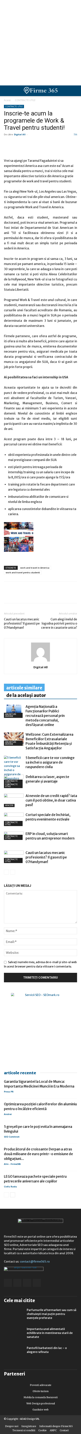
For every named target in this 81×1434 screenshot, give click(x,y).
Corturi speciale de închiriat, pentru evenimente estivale (48, 817)
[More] (53, 595)
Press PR (9, 1091)
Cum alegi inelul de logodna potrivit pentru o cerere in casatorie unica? (59, 623)
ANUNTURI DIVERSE (10, 715)
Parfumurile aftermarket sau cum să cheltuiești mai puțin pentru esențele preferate (51, 1314)
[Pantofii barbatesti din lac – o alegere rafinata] (14, 1353)
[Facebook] (8, 595)
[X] (44, 595)
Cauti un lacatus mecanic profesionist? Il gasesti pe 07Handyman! (22, 623)
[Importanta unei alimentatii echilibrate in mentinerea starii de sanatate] (14, 1334)
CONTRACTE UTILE (25, 100)
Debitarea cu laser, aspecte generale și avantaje (47, 779)
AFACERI (9, 805)
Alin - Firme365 (12, 1163)
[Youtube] (37, 1283)
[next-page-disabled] (12, 872)
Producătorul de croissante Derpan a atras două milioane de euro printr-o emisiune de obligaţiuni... (38, 1154)
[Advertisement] (40, 42)
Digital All (20, 134)
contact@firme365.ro (35, 1261)
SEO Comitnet (11, 1136)
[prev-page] (6, 872)
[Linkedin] (17, 595)
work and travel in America (34, 567)
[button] (74, 90)
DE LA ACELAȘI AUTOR (26, 695)
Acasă (7, 100)
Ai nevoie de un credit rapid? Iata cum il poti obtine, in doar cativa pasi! (51, 800)
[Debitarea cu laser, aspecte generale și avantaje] (14, 781)
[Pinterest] (35, 595)
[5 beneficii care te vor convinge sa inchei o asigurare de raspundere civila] (14, 770)
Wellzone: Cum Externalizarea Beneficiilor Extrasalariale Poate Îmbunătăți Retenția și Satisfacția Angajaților (49, 741)
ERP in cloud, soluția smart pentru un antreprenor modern (50, 836)
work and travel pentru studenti (23, 572)
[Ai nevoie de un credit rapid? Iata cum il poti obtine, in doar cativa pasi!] (14, 800)
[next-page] (12, 1194)
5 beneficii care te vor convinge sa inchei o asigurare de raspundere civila (50, 762)
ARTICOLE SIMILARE (24, 688)
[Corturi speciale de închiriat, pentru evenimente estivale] (14, 819)
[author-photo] (40, 661)
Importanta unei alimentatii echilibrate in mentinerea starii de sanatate (50, 1333)
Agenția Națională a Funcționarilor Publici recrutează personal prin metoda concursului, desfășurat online (45, 715)
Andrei (8, 1114)
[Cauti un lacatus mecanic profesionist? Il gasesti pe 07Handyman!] (14, 857)
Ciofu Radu (10, 1186)
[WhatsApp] (26, 595)
